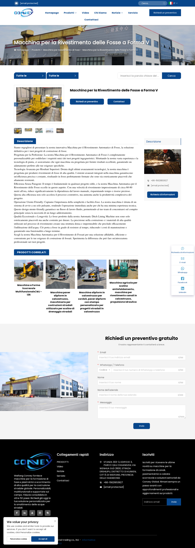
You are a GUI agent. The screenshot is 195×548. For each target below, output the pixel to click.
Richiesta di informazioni (162, 194)
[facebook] (17, 513)
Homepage (52, 12)
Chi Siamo (100, 12)
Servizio (133, 12)
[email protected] (29, 3)
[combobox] (105, 369)
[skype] (48, 513)
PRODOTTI (63, 462)
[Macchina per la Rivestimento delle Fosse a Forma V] (39, 104)
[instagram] (40, 513)
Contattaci (91, 19)
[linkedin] (24, 513)
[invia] (164, 3)
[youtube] (32, 513)
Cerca (171, 76)
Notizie (116, 12)
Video (85, 12)
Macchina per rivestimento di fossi (61, 49)
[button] (16, 104)
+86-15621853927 (159, 180)
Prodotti (69, 12)
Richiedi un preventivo (165, 12)
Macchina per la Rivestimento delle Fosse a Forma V (110, 49)
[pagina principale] (23, 12)
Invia (141, 426)
